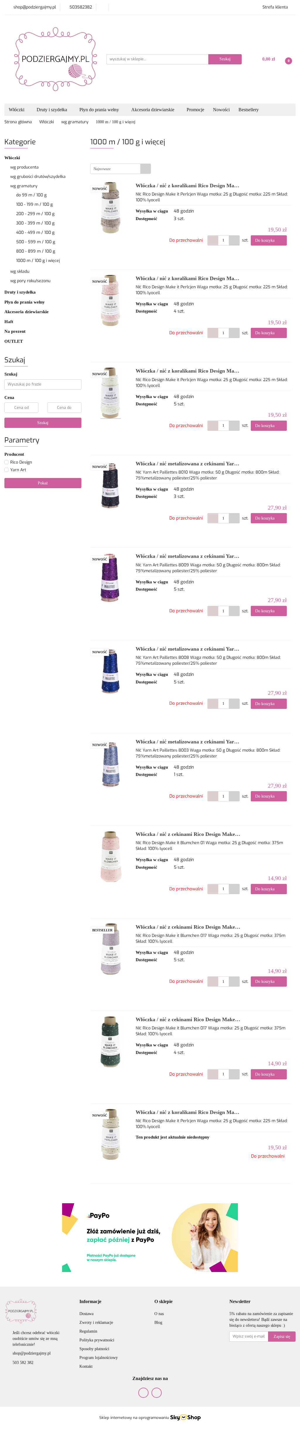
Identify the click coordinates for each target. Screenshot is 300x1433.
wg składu (20, 271)
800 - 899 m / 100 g (35, 251)
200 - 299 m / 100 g (35, 214)
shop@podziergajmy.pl (32, 1353)
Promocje (195, 109)
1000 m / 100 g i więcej (38, 260)
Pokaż (43, 483)
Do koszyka (265, 240)
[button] (90, 1301)
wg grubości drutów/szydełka (38, 176)
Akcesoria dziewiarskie (27, 311)
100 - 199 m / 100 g (34, 204)
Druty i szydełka (20, 292)
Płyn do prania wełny (25, 302)
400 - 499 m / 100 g (35, 232)
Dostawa (86, 1314)
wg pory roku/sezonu (31, 281)
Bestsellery (248, 109)
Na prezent (15, 331)
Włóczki (12, 157)
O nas (159, 1314)
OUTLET (13, 341)
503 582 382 (23, 1362)
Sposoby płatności (94, 1349)
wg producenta (25, 167)
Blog (158, 1322)
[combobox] (120, 169)
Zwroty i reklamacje (96, 1322)
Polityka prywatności (96, 1340)
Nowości (221, 109)
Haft (8, 321)
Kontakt (86, 1366)
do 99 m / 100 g (31, 195)
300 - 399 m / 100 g (35, 223)
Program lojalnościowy (98, 1357)
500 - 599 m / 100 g (35, 242)
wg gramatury (24, 186)
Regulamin (88, 1331)
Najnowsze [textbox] (102, 169)
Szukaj (42, 423)
